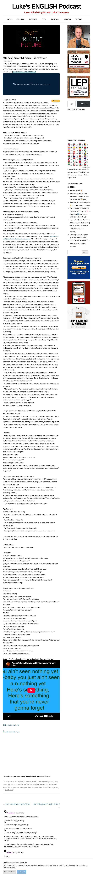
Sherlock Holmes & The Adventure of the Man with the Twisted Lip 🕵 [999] (79, 196)
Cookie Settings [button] (9, 872)
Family (21, 782)
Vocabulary (50, 784)
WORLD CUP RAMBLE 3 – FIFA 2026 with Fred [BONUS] (79, 229)
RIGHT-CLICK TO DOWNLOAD (24, 72)
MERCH (78, 19)
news (21, 787)
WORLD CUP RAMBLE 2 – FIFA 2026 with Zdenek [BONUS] (79, 243)
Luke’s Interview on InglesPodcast (16, 804)
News (56, 782)
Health (34, 782)
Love (51, 782)
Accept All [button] (21, 872)
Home (9, 19)
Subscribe (83, 104)
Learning (46, 782)
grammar (16, 787)
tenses (56, 787)
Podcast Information (16, 784)
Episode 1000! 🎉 (76, 190)
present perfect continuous (44, 787)
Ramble (26, 784)
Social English (34, 784)
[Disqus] (31, 837)
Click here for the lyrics (11, 725)
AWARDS (67, 19)
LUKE (44, 19)
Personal (6, 784)
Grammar (27, 782)
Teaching (42, 784)
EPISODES (20, 19)
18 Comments (7, 61)
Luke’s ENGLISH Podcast (46, 6)
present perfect (29, 787)
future (10, 787)
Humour (40, 782)
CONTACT (55, 19)
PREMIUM (33, 19)
